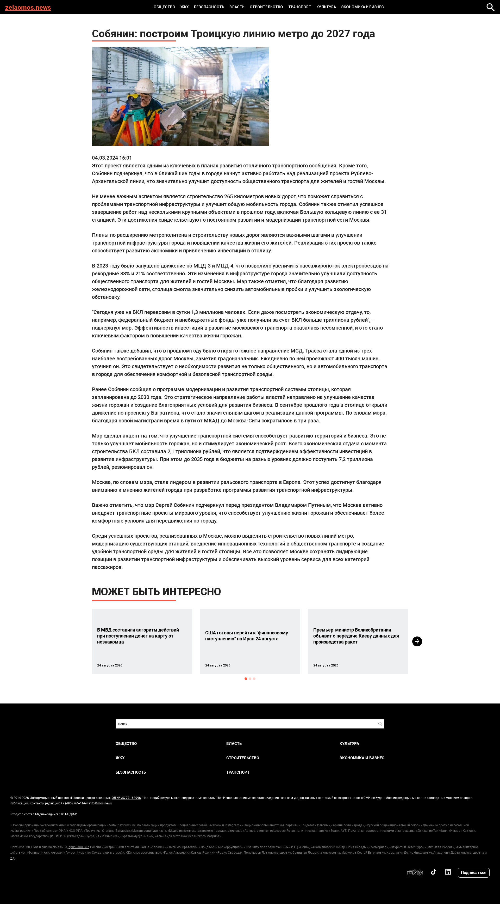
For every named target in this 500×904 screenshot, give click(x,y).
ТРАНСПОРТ (299, 7)
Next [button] (417, 641)
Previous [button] (83, 641)
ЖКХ (184, 7)
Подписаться (473, 872)
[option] (142, 641)
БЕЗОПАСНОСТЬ (209, 7)
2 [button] (250, 678)
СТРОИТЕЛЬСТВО (266, 7)
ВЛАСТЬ (237, 7)
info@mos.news (100, 803)
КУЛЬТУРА (326, 7)
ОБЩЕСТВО (164, 7)
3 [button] (254, 678)
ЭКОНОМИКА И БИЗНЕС (362, 7)
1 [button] (246, 678)
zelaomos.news (28, 7)
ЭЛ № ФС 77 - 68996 (126, 798)
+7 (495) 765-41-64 (74, 803)
